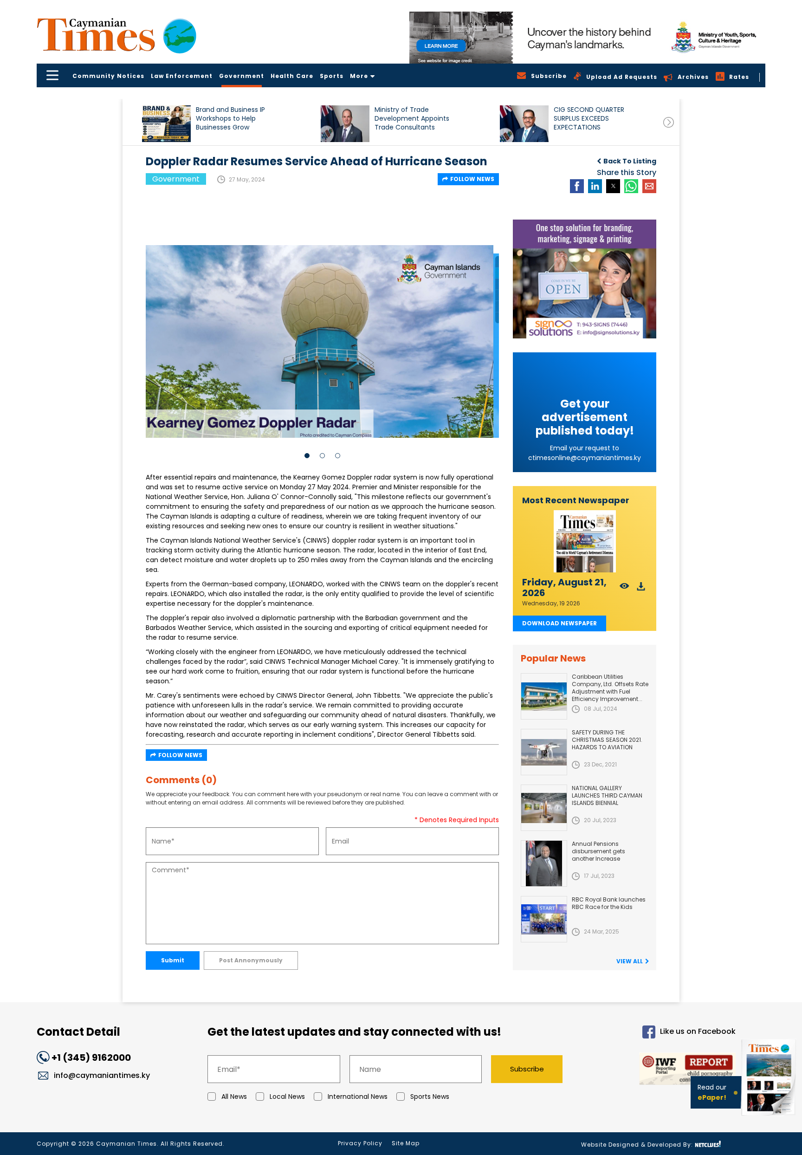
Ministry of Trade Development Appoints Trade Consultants (412, 118)
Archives (693, 77)
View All (629, 961)
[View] (624, 589)
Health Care (292, 76)
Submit (172, 960)
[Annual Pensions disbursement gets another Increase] (544, 863)
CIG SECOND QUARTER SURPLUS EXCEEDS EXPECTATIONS (589, 118)
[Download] (641, 589)
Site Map (406, 1143)
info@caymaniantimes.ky (102, 1075)
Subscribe (527, 1069)
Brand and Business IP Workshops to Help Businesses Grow (230, 118)
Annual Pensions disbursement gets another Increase (598, 851)
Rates (739, 77)
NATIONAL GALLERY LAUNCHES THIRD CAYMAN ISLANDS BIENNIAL (607, 795)
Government (241, 76)
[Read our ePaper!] (769, 1117)
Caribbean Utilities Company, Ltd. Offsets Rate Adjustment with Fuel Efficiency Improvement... (610, 688)
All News (234, 1096)
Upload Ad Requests (621, 77)
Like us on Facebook (698, 1031)
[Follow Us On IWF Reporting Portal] (657, 1070)
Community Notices (108, 76)
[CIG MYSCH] (587, 38)
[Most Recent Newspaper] (584, 541)
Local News (287, 1096)
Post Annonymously (251, 960)
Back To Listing (629, 161)
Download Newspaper (559, 623)
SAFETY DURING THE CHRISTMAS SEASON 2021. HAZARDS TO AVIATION (607, 739)
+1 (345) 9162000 (91, 1057)
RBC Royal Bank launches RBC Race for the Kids (609, 903)
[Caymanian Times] (116, 34)
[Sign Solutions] (584, 279)
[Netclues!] (708, 1144)
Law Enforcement (182, 76)
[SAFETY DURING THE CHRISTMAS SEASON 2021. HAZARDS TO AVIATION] (544, 752)
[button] (166, 123)
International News (358, 1096)
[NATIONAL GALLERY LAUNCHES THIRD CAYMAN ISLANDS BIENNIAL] (544, 808)
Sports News (429, 1096)
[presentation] (668, 122)
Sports (331, 76)
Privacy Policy (360, 1143)
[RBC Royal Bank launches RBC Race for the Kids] (544, 919)
